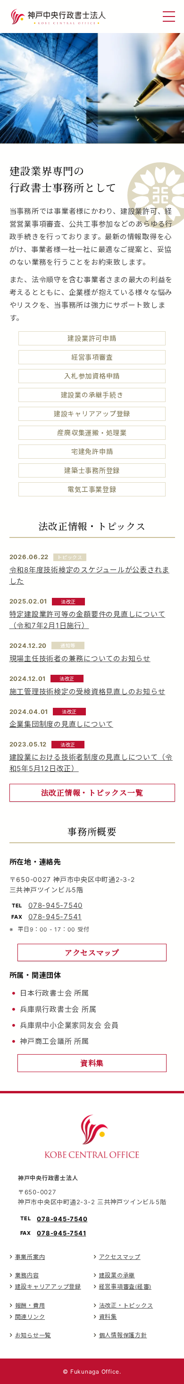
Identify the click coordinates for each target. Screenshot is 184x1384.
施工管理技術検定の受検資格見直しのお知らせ (87, 691)
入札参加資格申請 (92, 376)
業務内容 (27, 1275)
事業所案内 (30, 1256)
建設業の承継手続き (92, 395)
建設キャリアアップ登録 (92, 414)
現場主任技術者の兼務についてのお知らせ (80, 658)
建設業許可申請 (91, 338)
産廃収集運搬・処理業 (92, 432)
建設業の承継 (117, 1275)
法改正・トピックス (126, 1305)
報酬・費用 (30, 1305)
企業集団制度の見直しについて (61, 724)
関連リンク (30, 1316)
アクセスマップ (120, 1256)
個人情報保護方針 (123, 1335)
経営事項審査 (92, 357)
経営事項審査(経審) (125, 1286)
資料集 (108, 1316)
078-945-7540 (55, 905)
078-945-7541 (55, 916)
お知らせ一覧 (33, 1335)
